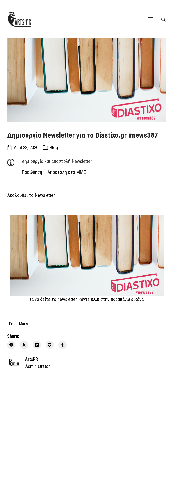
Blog (54, 147)
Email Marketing (22, 323)
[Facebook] (11, 345)
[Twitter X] (24, 345)
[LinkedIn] (37, 345)
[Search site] (163, 19)
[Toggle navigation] (150, 19)
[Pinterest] (50, 345)
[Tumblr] (62, 345)
